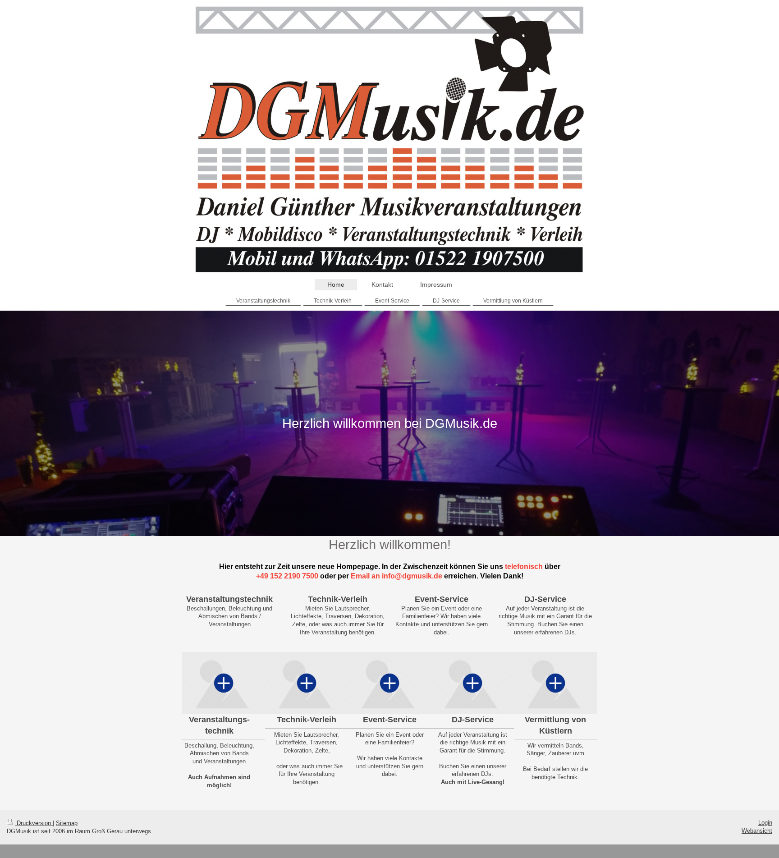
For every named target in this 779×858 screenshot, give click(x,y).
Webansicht (757, 830)
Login (765, 822)
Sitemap (67, 823)
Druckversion (34, 823)
